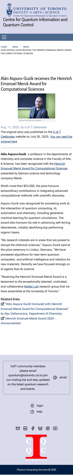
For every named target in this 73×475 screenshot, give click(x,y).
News (15, 47)
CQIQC (4, 47)
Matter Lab (31, 286)
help (39, 411)
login (40, 405)
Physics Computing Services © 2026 (36, 469)
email (63, 377)
